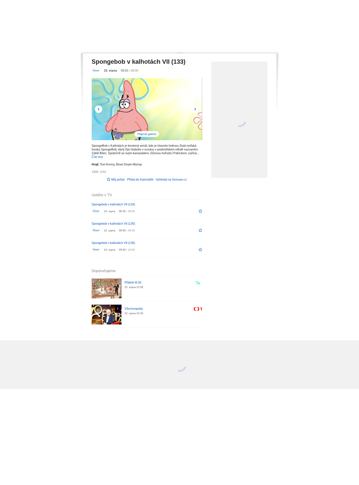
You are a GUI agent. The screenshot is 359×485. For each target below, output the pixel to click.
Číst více (97, 156)
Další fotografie (195, 109)
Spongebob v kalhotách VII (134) (113, 204)
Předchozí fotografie (98, 109)
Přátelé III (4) (133, 282)
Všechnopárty (134, 308)
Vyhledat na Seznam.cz (171, 179)
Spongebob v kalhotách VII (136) (113, 242)
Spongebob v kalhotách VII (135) (113, 223)
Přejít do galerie (146, 134)
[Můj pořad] (200, 211)
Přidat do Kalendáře (140, 179)
